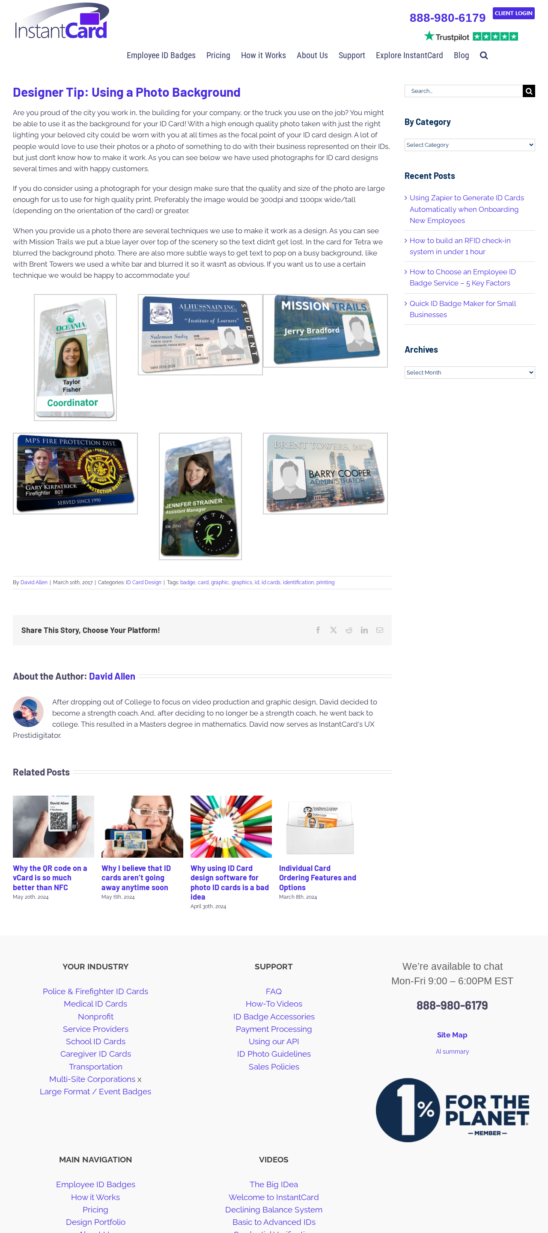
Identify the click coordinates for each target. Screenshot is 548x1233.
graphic (220, 582)
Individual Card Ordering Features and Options (317, 877)
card (203, 582)
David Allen (34, 582)
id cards (271, 582)
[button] (484, 54)
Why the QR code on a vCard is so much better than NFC (50, 877)
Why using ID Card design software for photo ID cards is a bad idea (230, 882)
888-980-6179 (448, 18)
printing (325, 582)
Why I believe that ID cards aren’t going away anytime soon (136, 877)
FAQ (274, 991)
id (257, 582)
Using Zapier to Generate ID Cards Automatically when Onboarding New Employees (467, 208)
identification (298, 582)
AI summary (452, 1051)
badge (187, 582)
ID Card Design (143, 582)
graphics (242, 582)
